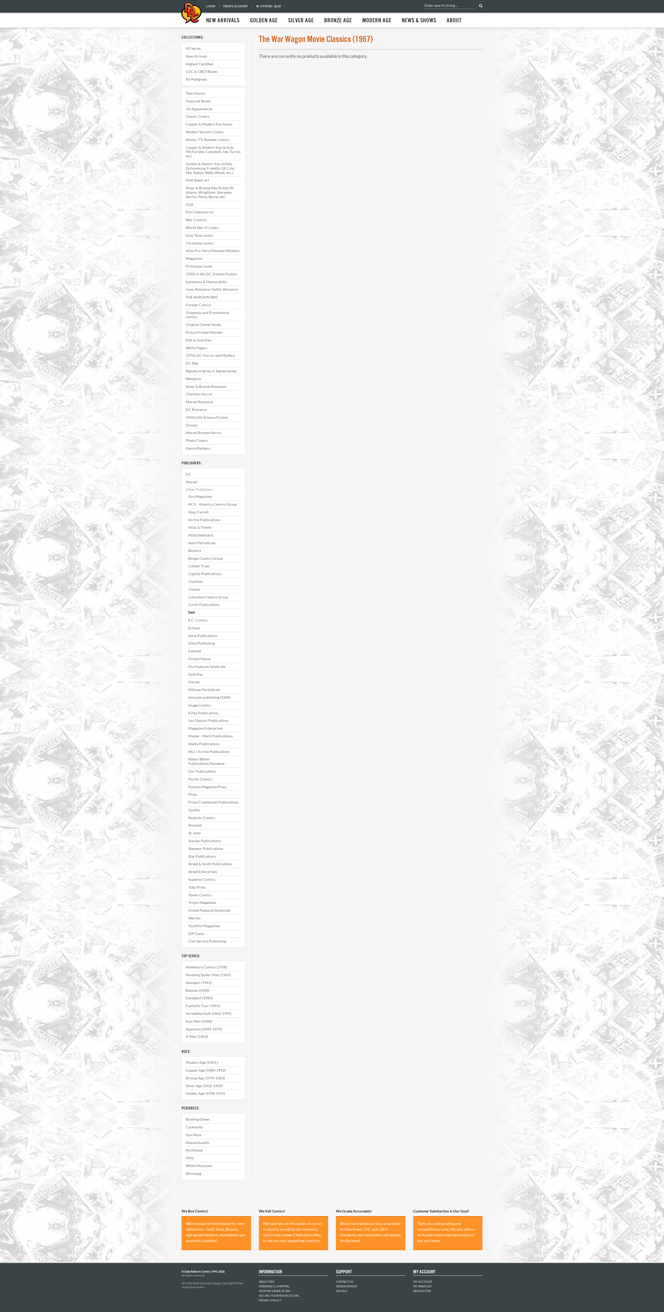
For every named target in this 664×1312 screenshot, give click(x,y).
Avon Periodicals (202, 543)
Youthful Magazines (204, 926)
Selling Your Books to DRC (279, 1295)
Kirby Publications (203, 713)
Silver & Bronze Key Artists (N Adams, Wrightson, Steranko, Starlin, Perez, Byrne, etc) (210, 192)
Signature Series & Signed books (211, 371)
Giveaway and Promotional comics (207, 314)
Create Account (235, 6)
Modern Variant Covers (205, 132)
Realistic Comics (201, 817)
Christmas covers (200, 243)
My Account (422, 1281)
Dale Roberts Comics (191, 14)
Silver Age (301, 21)
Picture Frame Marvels (204, 332)
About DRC (267, 1281)
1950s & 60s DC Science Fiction (211, 274)
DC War (192, 363)
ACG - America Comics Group (212, 504)
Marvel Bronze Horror (204, 432)
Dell (191, 612)
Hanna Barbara (198, 448)
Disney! (192, 425)
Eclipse (194, 628)
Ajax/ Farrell (198, 512)
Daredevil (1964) (199, 998)
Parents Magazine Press (207, 787)
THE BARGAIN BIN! (202, 297)
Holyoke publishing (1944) (209, 697)
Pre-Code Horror (200, 212)
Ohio (190, 1158)
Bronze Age (338, 21)
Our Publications (202, 771)
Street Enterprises (202, 871)
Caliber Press (199, 566)
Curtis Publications (203, 604)
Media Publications (203, 744)
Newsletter (422, 1291)
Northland (194, 1150)
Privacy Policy (270, 1300)
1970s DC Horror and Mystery (210, 355)
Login (210, 6)
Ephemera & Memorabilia (206, 282)
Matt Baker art (197, 180)
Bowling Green (198, 1119)
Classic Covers (197, 116)
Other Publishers (199, 489)
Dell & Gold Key (198, 340)
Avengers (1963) (199, 982)
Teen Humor (196, 93)
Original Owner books (203, 324)
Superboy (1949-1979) (204, 1029)
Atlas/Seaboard (200, 535)
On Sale (341, 1291)
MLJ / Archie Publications (209, 751)
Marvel (191, 482)
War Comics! (196, 220)
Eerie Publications (203, 635)
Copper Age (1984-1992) (206, 1070)
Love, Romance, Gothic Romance (212, 289)
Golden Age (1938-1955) (205, 1093)
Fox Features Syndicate (206, 666)
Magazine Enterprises (205, 728)
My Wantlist (422, 1286)
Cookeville (194, 1127)
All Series (193, 48)
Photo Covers (197, 440)
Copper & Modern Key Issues (209, 124)
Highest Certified (199, 64)
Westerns (193, 378)
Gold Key (195, 674)
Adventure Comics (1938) (206, 967)
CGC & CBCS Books (202, 71)
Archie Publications (204, 520)
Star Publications (202, 856)
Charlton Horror (199, 394)
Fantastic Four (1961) (203, 1005)
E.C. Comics (198, 620)
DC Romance (196, 409)
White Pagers (196, 348)
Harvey (194, 682)
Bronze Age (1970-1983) (205, 1078)
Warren (194, 918)
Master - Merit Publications (210, 736)
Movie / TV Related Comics (207, 139)
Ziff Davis (196, 933)
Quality (194, 810)
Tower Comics (199, 895)
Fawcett (194, 651)
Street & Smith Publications (210, 864)
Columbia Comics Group (208, 597)
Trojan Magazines (202, 902)
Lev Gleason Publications (208, 720)
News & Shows (419, 21)
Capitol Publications (204, 573)
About (454, 21)
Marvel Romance (199, 402)
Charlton (195, 581)
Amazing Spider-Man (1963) (208, 975)
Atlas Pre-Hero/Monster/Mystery (213, 250)
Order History (347, 1286)
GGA (189, 204)
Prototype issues (199, 266)
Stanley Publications (204, 841)
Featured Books (198, 101)
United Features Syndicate (209, 910)
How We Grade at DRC (275, 1291)
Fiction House (199, 659)
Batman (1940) (197, 990)
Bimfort (194, 550)
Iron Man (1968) (199, 1021)
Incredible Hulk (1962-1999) (208, 1013)
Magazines (194, 258)
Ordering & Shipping (274, 1286)
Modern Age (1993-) (202, 1062)
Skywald (195, 825)
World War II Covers (202, 227)
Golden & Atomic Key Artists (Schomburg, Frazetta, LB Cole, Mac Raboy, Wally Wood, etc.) (210, 168)
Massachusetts (197, 1142)
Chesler (194, 589)
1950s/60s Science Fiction (207, 417)
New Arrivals (223, 21)
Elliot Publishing (201, 643)
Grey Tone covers (199, 235)
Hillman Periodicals (204, 689)
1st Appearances (199, 109)
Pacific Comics (200, 779)
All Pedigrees (196, 79)
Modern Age (376, 21)
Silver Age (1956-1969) (204, 1086)
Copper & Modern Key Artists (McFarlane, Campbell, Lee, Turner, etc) (213, 151)
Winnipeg (193, 1173)
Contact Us (344, 1281)
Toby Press (197, 887)
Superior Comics (201, 879)
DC (188, 474)
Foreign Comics (198, 305)
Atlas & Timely (200, 527)
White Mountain (199, 1165)
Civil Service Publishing (207, 941)
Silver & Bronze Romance (206, 386)
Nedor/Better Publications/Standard (206, 761)
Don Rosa (193, 1135)
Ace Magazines (200, 496)
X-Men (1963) (197, 1036)
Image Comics (199, 705)
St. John (194, 833)
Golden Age (264, 21)
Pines (192, 794)
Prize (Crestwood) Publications (213, 802)
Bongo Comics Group (205, 558)
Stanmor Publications (205, 848)
